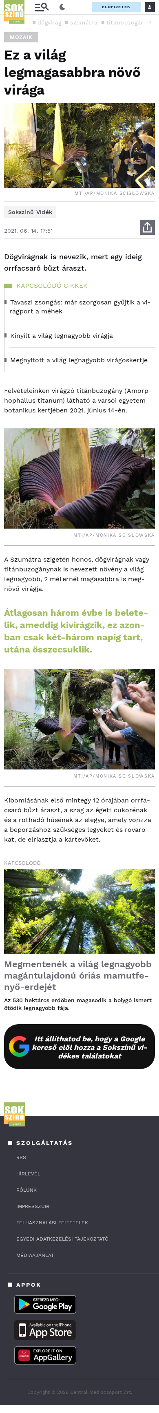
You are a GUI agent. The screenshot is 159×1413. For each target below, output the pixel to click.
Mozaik (21, 37)
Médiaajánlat (35, 1255)
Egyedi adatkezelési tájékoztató (62, 1239)
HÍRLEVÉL (28, 1174)
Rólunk (26, 1190)
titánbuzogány (127, 22)
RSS (21, 1157)
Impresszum (32, 1206)
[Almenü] (42, 7)
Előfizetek (116, 6)
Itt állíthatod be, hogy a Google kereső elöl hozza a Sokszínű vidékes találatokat (89, 1047)
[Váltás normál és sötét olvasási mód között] (62, 7)
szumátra (83, 22)
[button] (149, 22)
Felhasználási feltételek (52, 1223)
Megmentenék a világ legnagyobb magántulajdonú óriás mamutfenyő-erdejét (78, 975)
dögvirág (49, 22)
